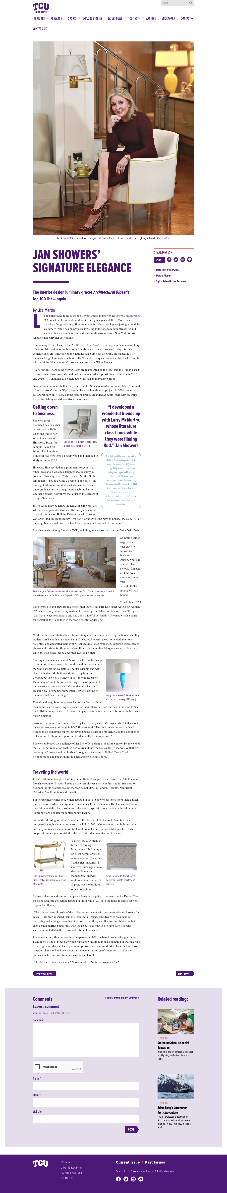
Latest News (115, 19)
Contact (186, 19)
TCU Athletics (67, 1178)
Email (37, 1095)
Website (37, 1112)
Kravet (59, 395)
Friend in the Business (174, 281)
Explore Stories (92, 19)
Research (56, 19)
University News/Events (72, 1167)
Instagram (133, 1180)
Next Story (184, 973)
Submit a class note (164, 1171)
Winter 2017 (40, 29)
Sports (72, 19)
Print (159, 260)
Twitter (125, 1180)
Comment (38, 1020)
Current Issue (128, 1162)
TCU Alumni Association (72, 1173)
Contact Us (121, 1171)
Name (37, 1079)
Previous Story (45, 973)
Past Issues (155, 1162)
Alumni (167, 275)
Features (39, 19)
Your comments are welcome (123, 998)
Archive (151, 19)
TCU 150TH (134, 19)
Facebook (118, 1180)
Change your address (141, 1171)
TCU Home (65, 1162)
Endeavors (168, 19)
